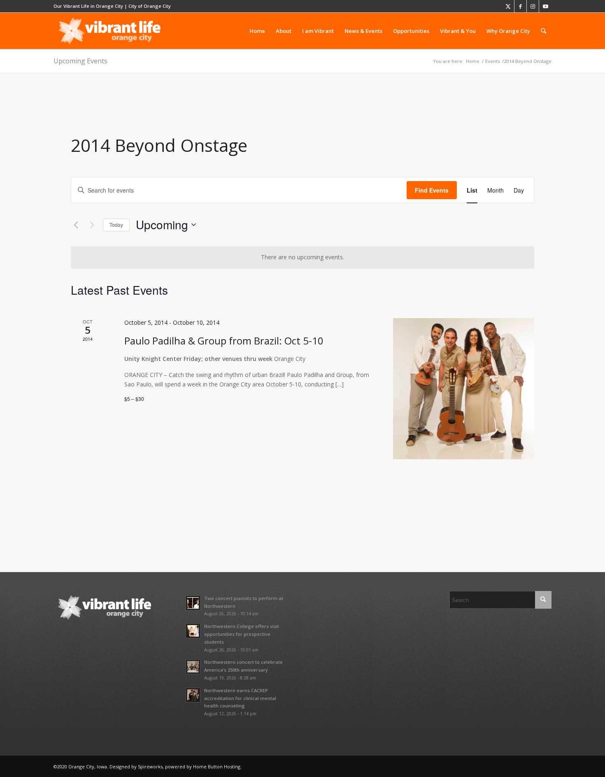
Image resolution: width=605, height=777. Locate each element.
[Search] (543, 31)
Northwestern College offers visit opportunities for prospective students (241, 634)
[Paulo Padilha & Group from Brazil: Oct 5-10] (463, 388)
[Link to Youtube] (545, 6)
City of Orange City (149, 6)
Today (116, 224)
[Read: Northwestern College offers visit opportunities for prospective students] (193, 630)
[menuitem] (257, 31)
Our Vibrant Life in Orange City (88, 6)
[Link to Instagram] (533, 6)
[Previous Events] (76, 225)
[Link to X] (508, 6)
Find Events (432, 190)
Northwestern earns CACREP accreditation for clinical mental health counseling (240, 698)
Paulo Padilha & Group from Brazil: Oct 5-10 (223, 340)
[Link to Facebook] (520, 6)
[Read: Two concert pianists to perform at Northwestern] (193, 603)
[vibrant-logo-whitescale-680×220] (109, 31)
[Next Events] (92, 225)
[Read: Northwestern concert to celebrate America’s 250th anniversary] (193, 666)
